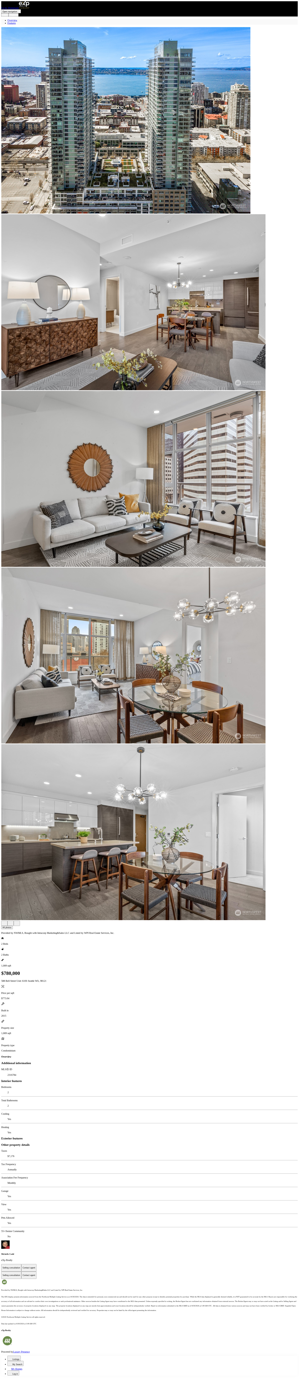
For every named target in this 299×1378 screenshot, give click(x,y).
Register (13, 15)
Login (4, 15)
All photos (7, 927)
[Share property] (17, 923)
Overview (12, 20)
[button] (149, 120)
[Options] (4, 923)
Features (11, 23)
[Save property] (10, 923)
